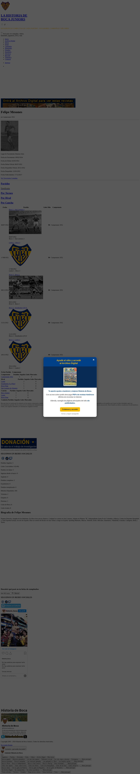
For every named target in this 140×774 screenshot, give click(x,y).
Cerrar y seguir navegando (70, 414)
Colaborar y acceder (70, 409)
